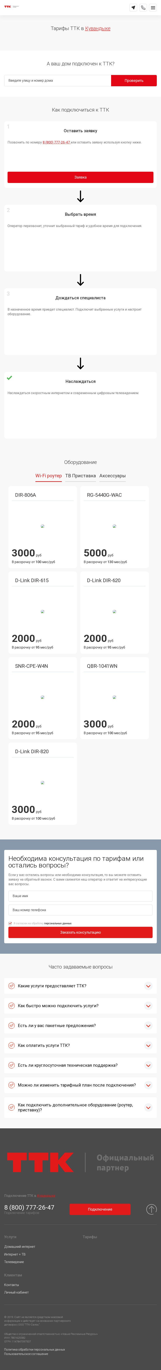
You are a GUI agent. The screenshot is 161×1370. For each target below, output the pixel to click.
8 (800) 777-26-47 (57, 142)
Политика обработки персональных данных (34, 1349)
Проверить (134, 80)
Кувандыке (97, 28)
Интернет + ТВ (15, 1254)
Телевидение (14, 1262)
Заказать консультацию (80, 932)
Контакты (11, 1285)
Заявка (80, 177)
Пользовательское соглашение (26, 1354)
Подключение (100, 1209)
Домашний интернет (19, 1247)
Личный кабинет (16, 1292)
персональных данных (57, 923)
